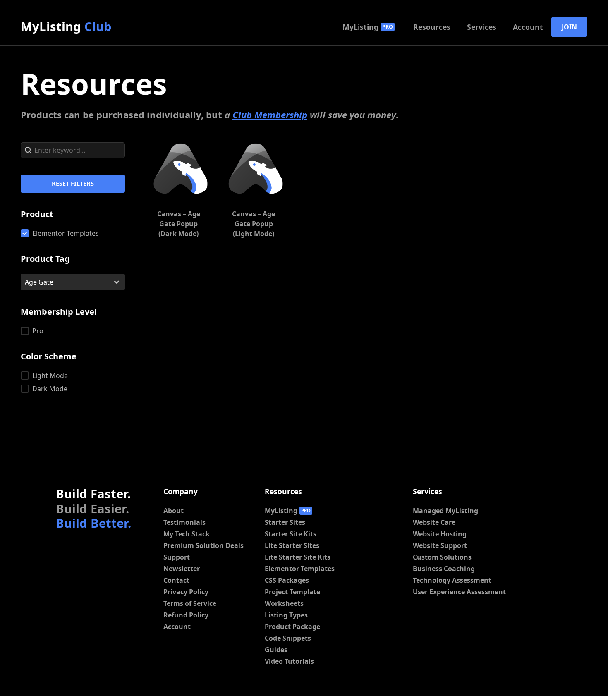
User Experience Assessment (459, 591)
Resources (431, 27)
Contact (176, 580)
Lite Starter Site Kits (297, 557)
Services (481, 27)
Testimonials (184, 522)
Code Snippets (288, 638)
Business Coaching (444, 568)
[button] (73, 233)
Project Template (292, 591)
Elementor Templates (300, 568)
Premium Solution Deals (203, 545)
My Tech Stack (186, 533)
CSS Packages (287, 580)
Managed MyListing (445, 510)
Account (528, 27)
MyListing (66, 26)
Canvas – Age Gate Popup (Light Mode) (253, 223)
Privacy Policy (185, 591)
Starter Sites (285, 522)
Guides (276, 649)
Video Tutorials (289, 661)
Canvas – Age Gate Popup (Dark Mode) (178, 223)
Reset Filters (73, 183)
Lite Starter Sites (292, 545)
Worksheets (284, 603)
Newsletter (181, 568)
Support (176, 557)
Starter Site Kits (290, 533)
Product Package (292, 626)
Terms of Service (189, 603)
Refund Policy (185, 614)
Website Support (440, 545)
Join (569, 26)
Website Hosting (440, 533)
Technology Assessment (452, 580)
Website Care (434, 522)
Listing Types (286, 614)
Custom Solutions (442, 557)
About (173, 510)
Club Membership (269, 114)
